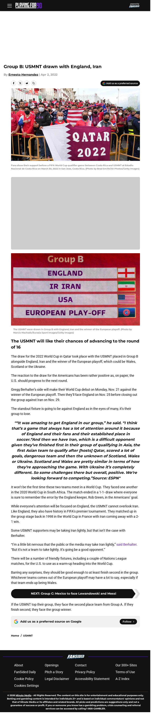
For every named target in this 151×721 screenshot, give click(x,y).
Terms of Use (125, 672)
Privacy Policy (85, 672)
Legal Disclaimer (57, 679)
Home (15, 635)
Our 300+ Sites (126, 665)
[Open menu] (9, 5)
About (18, 665)
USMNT (28, 635)
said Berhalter (126, 544)
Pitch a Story (54, 672)
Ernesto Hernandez (23, 74)
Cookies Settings (26, 686)
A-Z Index (122, 679)
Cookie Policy (24, 679)
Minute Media (23, 695)
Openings (52, 665)
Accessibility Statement (92, 679)
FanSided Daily (25, 672)
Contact (81, 665)
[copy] (33, 83)
